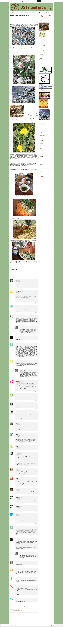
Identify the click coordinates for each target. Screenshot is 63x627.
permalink (19, 280)
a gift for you (41, 42)
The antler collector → (35, 275)
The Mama (41, 179)
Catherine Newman (42, 135)
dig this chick (41, 138)
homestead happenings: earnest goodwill (45, 50)
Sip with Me (17, 453)
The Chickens (41, 173)
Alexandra (17, 569)
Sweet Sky (41, 162)
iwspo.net (19, 594)
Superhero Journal (42, 161)
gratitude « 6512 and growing (15, 609)
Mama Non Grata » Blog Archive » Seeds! (16, 607)
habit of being (41, 146)
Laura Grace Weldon (42, 148)
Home (13, 12)
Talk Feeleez (41, 164)
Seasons (33, 272)
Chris (16, 578)
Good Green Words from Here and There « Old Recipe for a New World (20, 608)
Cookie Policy (16, 625)
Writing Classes (50, 12)
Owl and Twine (42, 153)
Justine (16, 411)
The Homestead (42, 176)
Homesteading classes (28, 12)
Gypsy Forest (41, 145)
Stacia (16, 361)
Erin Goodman (41, 143)
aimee (16, 394)
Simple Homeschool (42, 154)
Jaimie (16, 337)
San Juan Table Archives (39, 12)
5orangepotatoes (18, 291)
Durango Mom (41, 140)
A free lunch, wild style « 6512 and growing (16, 610)
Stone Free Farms (42, 159)
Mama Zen (17, 446)
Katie (16, 423)
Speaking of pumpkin (42, 45)
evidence (41, 40)
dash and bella (41, 137)
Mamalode (41, 151)
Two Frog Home (42, 167)
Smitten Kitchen (42, 156)
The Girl (41, 174)
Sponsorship (45, 12)
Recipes (33, 12)
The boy (41, 171)
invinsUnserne (17, 586)
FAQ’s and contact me (20, 12)
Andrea (17, 280)
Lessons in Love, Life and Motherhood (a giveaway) (45, 52)
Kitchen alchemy (30, 272)
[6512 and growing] (31, 7)
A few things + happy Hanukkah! (44, 48)
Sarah (16, 469)
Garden (25, 272)
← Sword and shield (12, 275)
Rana (16, 489)
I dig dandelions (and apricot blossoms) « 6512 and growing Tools (19, 606)
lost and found (41, 43)
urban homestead (36, 272)
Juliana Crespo (18, 381)
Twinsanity (17, 478)
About (15, 12)
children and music (42, 54)
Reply (36, 288)
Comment (34, 621)
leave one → (18, 277)
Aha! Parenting (42, 132)
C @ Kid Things (18, 403)
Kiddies (27, 272)
